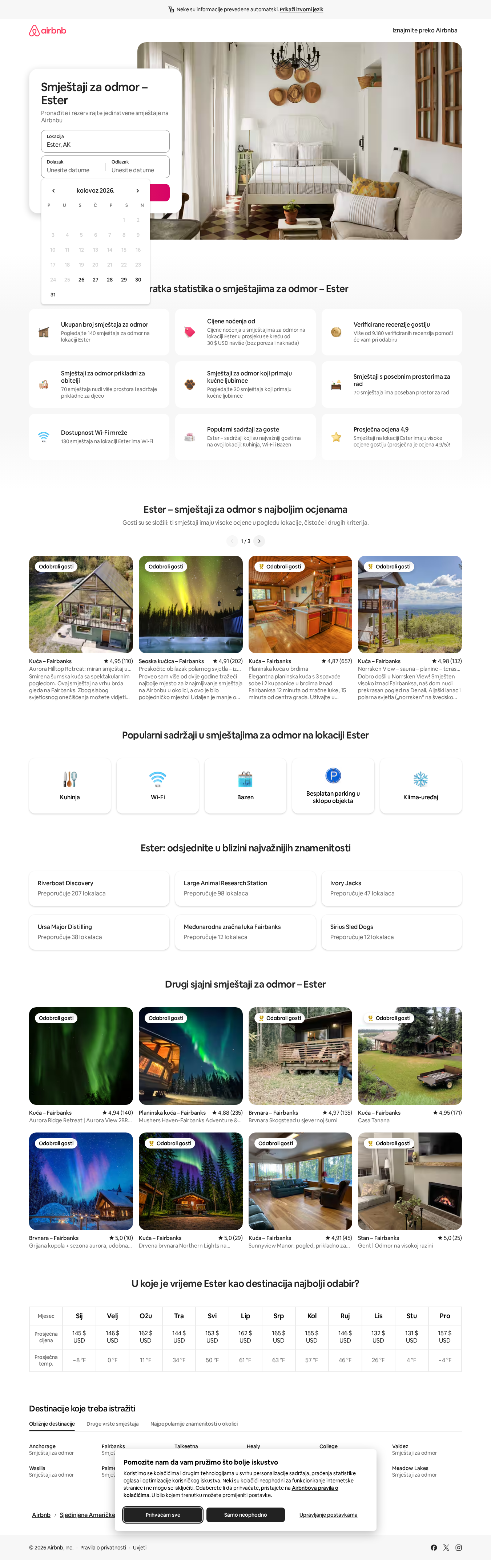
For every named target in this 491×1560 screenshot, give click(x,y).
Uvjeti (139, 1547)
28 (110, 279)
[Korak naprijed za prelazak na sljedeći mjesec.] (137, 191)
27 (95, 279)
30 (138, 279)
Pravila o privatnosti (103, 1547)
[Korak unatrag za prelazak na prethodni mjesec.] (54, 191)
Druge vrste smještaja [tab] (112, 1424)
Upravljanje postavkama (328, 1515)
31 (53, 294)
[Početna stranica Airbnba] (47, 30)
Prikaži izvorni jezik (301, 9)
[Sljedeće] (259, 541)
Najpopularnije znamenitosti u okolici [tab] (194, 1424)
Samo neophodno (245, 1515)
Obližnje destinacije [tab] (52, 1424)
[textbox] (73, 170)
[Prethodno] (232, 541)
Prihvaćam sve (162, 1515)
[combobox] (105, 144)
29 (124, 279)
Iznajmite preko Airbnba (425, 30)
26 (81, 279)
